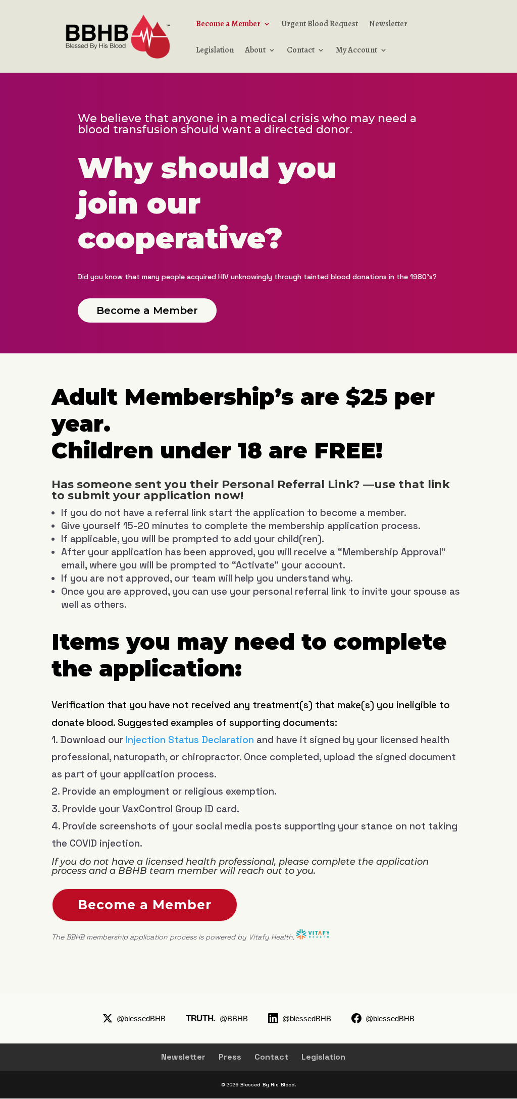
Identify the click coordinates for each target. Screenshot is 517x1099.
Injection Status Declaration (190, 740)
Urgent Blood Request (320, 24)
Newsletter (388, 24)
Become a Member (228, 24)
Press (230, 1057)
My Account (356, 51)
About (255, 51)
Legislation (215, 51)
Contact (301, 51)
